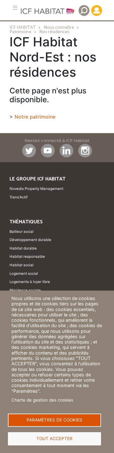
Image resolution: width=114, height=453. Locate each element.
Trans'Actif (19, 197)
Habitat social (22, 265)
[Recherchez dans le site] (84, 10)
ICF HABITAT (23, 27)
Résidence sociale (25, 290)
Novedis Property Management (36, 188)
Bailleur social (22, 231)
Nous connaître (59, 27)
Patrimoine (20, 32)
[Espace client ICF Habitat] (96, 10)
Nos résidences (54, 32)
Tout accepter (54, 438)
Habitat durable (23, 248)
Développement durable (30, 240)
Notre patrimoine (35, 117)
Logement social (24, 273)
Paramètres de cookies (54, 419)
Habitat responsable (27, 256)
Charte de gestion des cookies (42, 400)
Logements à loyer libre (30, 281)
